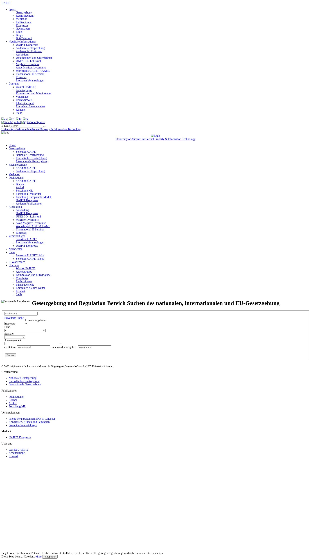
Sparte (12, 9)
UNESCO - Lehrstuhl (28, 61)
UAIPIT (6, 3)
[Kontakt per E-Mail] (11, 122)
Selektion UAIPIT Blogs (30, 258)
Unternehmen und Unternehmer (34, 57)
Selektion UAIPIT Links (30, 255)
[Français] (18, 119)
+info (38, 556)
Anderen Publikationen (29, 51)
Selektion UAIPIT (26, 151)
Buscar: (5, 125)
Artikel (20, 187)
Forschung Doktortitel (28, 193)
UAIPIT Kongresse (27, 44)
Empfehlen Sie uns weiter (30, 106)
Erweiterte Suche (14, 317)
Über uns (14, 83)
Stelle (19, 112)
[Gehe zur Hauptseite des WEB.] (155, 135)
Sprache (8, 333)
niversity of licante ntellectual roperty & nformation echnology (41, 129)
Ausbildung (22, 54)
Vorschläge (22, 96)
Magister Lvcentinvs (27, 64)
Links (19, 31)
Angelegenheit (12, 340)
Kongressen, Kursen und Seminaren (29, 421)
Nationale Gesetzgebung (30, 154)
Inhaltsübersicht (25, 103)
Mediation (21, 18)
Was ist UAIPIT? (25, 86)
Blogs (19, 35)
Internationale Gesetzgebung (32, 161)
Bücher (20, 184)
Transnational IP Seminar (30, 73)
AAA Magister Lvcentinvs (31, 67)
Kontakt (20, 109)
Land (7, 326)
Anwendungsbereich (36, 320)
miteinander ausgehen (64, 347)
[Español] (4, 119)
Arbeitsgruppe (24, 90)
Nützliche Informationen (22, 41)
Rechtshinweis (24, 99)
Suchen (10, 355)
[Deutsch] (25, 119)
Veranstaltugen (17, 235)
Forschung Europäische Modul (33, 197)
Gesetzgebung (24, 12)
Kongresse (22, 25)
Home (12, 145)
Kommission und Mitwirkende (33, 93)
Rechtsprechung (25, 15)
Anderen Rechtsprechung (30, 48)
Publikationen (23, 22)
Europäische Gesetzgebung (31, 158)
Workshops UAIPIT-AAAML (33, 70)
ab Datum (10, 347)
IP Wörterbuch (24, 38)
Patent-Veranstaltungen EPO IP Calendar (32, 418)
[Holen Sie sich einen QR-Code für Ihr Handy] (33, 122)
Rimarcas (21, 77)
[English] (11, 119)
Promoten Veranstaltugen (30, 80)
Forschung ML (24, 190)
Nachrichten (23, 28)
